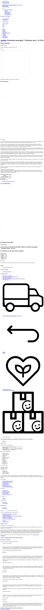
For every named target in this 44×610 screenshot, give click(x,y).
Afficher (2, 265)
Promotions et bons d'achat (7, 485)
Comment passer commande (7, 482)
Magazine (4, 498)
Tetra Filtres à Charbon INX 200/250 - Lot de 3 (11, 276)
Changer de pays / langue (13, 510)
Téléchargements (4, 179)
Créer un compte (5, 23)
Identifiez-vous (5, 490)
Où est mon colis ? (6, 493)
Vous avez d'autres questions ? (8, 486)
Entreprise (4, 520)
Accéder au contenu (6, 2)
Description (3, 139)
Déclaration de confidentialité (5, 539)
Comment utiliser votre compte (8, 481)
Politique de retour (6, 484)
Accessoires (3, 178)
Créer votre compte (6, 491)
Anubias (3, 40)
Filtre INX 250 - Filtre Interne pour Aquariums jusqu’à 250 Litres (14, 278)
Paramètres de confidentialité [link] (7, 517)
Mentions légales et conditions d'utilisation (10, 514)
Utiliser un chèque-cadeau (7, 494)
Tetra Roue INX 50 (6, 279)
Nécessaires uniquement (8, 537)
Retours (6, 10)
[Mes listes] (3, 25)
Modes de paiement (8, 12)
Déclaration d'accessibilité (7, 516)
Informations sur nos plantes (6, 177)
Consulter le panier (6, 3)
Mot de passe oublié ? (6, 492)
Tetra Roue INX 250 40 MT (7, 275)
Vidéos (4, 497)
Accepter (2, 537)
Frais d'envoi (7, 11)
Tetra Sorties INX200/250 (7, 277)
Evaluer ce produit (3, 244)
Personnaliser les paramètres (18, 537)
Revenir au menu (5, 1)
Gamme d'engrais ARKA (7, 271)
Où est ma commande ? (9, 9)
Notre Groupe (5, 502)
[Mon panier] (23, 27)
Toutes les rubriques (8, 14)
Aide (3, 8)
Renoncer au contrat (3, 523)
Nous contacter (7, 13)
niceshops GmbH (8, 512)
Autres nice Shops (6, 521)
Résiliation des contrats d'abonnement (9, 518)
